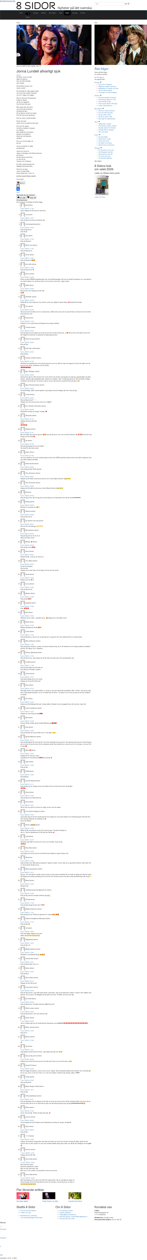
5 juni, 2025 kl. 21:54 (27, 321)
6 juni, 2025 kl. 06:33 (27, 388)
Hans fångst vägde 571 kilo (107, 99)
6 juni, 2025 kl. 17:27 (27, 922)
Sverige (35, 13)
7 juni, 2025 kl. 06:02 (27, 1012)
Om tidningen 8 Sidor (66, 1210)
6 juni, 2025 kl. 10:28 (27, 606)
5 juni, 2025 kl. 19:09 (27, 277)
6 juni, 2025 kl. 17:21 (27, 912)
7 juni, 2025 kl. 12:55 (27, 1031)
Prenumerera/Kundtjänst (28, 1210)
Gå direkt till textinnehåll (7, 1)
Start (21, 13)
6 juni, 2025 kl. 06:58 (27, 409)
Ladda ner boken (99, 197)
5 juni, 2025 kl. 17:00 (27, 239)
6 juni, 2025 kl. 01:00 (27, 361)
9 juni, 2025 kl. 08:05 (27, 1120)
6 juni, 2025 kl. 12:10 (27, 688)
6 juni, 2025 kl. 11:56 (27, 665)
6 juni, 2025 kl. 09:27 (27, 524)
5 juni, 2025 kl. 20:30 (27, 300)
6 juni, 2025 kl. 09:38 (27, 545)
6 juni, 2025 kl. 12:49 (27, 731)
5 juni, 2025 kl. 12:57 (27, 218)
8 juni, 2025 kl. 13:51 (27, 1099)
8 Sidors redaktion (65, 1213)
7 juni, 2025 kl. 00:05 (27, 1002)
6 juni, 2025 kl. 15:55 (27, 851)
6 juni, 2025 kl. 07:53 (27, 456)
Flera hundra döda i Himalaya (107, 104)
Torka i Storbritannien (105, 106)
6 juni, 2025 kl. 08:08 (27, 467)
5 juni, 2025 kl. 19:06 (27, 268)
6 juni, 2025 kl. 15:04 (27, 815)
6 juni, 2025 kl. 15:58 (27, 861)
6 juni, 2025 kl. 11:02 (27, 635)
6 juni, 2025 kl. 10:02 (27, 578)
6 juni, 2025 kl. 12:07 (27, 677)
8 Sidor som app (25, 1213)
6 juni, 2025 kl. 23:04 (27, 991)
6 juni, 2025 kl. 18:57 (27, 962)
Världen (43, 13)
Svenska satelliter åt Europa (107, 97)
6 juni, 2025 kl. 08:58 (27, 505)
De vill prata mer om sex (106, 150)
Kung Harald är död (104, 101)
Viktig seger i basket (104, 124)
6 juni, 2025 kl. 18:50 (27, 952)
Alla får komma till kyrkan (106, 145)
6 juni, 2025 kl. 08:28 (27, 486)
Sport (60, 13)
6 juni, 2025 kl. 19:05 (27, 972)
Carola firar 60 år (75, 1201)
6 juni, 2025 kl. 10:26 (27, 597)
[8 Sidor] (54, 9)
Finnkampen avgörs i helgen (107, 126)
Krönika (82, 13)
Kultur (67, 13)
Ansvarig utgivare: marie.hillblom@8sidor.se (73, 1217)
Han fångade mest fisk (105, 152)
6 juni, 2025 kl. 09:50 (27, 555)
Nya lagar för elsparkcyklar (106, 119)
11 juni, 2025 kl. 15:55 (27, 1162)
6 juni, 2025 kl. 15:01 (27, 805)
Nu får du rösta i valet (105, 117)
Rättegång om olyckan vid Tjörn (108, 88)
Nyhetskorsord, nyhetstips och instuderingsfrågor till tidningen (31, 1217)
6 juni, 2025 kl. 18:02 (27, 931)
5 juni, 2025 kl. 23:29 (27, 342)
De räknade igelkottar (105, 158)
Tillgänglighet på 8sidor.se (68, 1215)
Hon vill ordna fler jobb (105, 113)
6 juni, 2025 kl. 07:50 (27, 444)
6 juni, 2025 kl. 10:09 (27, 587)
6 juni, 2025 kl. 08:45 (27, 496)
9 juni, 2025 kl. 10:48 (27, 1139)
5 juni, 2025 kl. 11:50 (27, 209)
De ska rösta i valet (104, 115)
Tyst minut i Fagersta (105, 84)
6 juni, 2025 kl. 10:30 (27, 616)
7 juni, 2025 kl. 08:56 (27, 1021)
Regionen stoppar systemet (107, 86)
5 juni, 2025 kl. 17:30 (27, 249)
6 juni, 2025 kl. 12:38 (27, 721)
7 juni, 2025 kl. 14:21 (27, 1050)
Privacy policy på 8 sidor (67, 1219)
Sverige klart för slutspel (106, 130)
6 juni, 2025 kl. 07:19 (27, 419)
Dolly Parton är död (50, 1201)
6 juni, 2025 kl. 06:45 (27, 398)
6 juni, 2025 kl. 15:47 (27, 840)
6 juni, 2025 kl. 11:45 (27, 656)
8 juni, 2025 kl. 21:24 (27, 1111)
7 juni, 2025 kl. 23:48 (27, 1069)
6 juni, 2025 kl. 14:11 (27, 784)
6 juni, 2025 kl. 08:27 (27, 477)
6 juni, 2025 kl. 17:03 (27, 903)
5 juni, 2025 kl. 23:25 (27, 331)
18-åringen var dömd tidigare (107, 92)
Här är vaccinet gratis (105, 90)
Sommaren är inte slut (105, 154)
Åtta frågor (101, 68)
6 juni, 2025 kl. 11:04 (27, 644)
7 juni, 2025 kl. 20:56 (27, 1059)
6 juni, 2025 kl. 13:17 (27, 740)
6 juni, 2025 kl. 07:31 (27, 432)
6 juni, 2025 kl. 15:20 (27, 828)
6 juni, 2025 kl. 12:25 (27, 702)
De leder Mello (22, 1201)
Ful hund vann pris (104, 156)
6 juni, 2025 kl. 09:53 (27, 564)
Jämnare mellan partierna (106, 111)
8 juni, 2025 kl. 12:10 (27, 1090)
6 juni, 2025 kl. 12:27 (27, 712)
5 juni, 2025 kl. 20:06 (27, 289)
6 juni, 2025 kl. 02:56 (27, 375)
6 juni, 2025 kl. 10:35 (27, 625)
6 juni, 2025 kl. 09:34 (27, 534)
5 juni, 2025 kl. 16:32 (27, 228)
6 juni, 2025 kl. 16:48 (27, 893)
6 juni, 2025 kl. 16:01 (27, 872)
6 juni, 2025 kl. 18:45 (27, 943)
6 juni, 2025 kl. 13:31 (27, 754)
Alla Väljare (52, 13)
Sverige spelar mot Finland (107, 128)
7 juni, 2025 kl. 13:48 (27, 1040)
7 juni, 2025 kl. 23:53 (27, 1080)
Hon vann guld (103, 132)
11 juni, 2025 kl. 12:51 (27, 1153)
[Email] (54, 185)
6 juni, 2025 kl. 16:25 (27, 884)
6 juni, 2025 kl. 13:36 (27, 765)
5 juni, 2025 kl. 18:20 (27, 258)
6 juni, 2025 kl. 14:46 (27, 796)
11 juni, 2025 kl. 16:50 (27, 1178)
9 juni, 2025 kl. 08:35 (27, 1130)
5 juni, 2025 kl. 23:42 (27, 352)
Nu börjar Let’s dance (105, 143)
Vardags (74, 13)
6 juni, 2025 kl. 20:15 (27, 981)
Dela (17, 192)
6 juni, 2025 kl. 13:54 (27, 775)
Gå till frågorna (99, 77)
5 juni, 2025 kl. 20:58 (27, 310)
